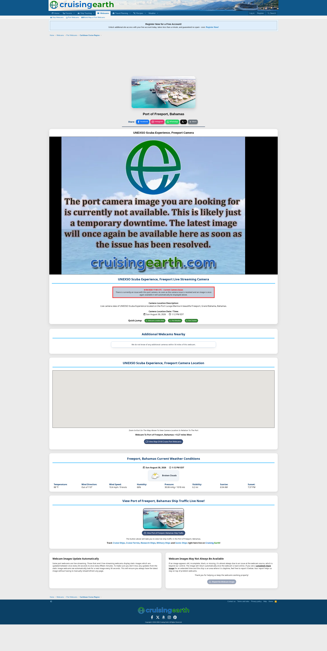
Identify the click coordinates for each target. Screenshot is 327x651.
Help (265, 601)
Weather (152, 13)
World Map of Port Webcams (94, 17)
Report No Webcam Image (223, 582)
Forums (68, 13)
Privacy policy (256, 601)
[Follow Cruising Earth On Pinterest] (175, 618)
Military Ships (164, 542)
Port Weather (176, 320)
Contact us (231, 601)
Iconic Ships (181, 542)
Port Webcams (73, 17)
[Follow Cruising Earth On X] (158, 618)
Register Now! (212, 27)
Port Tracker (192, 320)
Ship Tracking (86, 13)
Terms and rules (243, 601)
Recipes (139, 13)
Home (56, 13)
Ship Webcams (58, 17)
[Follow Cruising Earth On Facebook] (152, 618)
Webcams (104, 13)
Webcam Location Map (156, 320)
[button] (74, 13)
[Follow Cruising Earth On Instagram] (169, 618)
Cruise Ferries (133, 542)
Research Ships (148, 542)
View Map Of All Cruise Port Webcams (165, 441)
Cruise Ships (119, 542)
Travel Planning (121, 13)
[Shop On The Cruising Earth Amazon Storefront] (163, 618)
